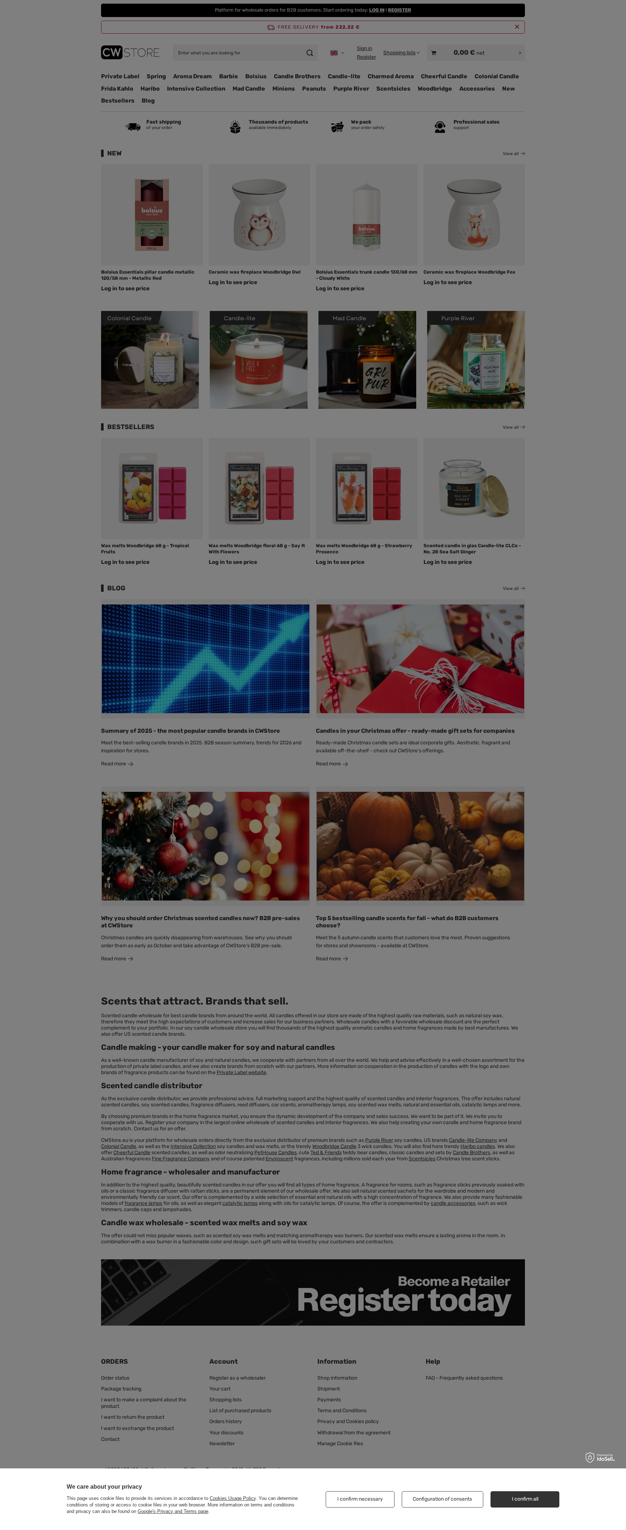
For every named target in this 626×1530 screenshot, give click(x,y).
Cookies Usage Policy (233, 1498)
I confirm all (525, 1499)
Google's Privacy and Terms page (173, 1511)
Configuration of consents (442, 1499)
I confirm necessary (360, 1499)
